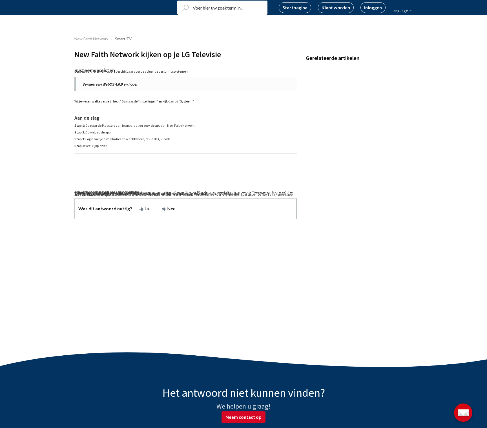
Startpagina (294, 7)
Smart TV (123, 38)
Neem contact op (243, 417)
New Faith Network (91, 38)
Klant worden (336, 7)
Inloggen (373, 7)
